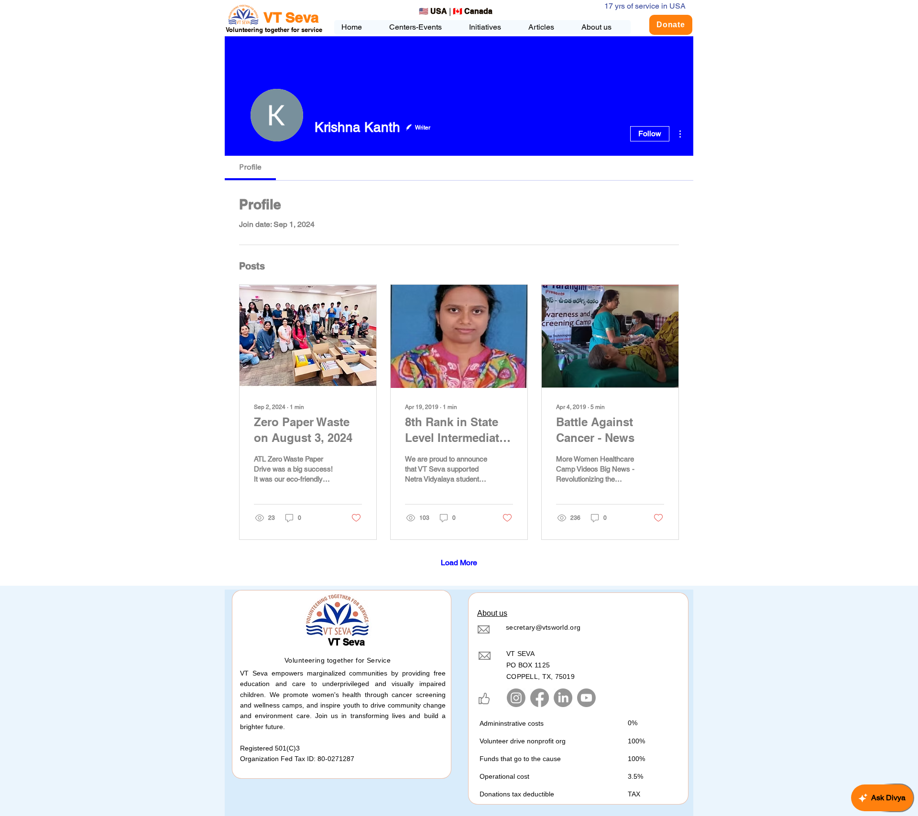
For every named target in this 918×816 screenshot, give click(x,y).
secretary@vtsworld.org (543, 627)
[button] (491, 27)
